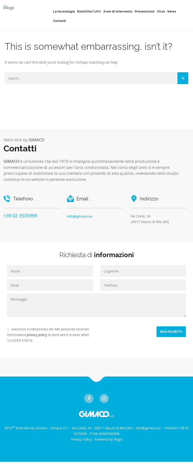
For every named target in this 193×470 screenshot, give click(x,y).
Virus (161, 11)
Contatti (59, 21)
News (171, 11)
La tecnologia (64, 11)
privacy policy (37, 334)
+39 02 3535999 (20, 215)
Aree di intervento (118, 11)
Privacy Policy (81, 439)
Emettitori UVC (89, 11)
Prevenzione (145, 11)
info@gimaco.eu (79, 216)
